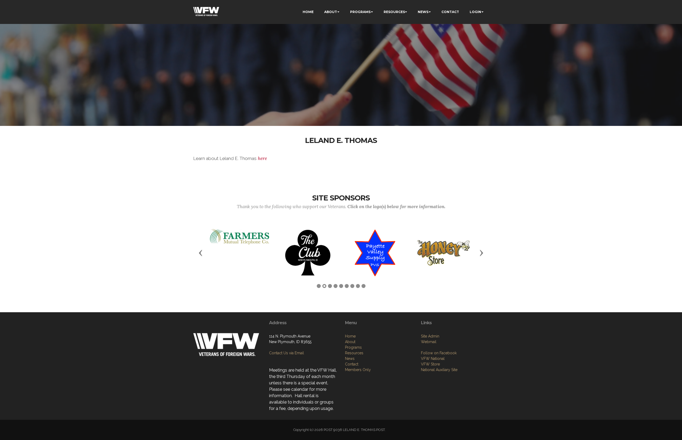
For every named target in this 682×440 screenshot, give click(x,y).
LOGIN (475, 12)
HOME (308, 12)
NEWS (423, 12)
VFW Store (430, 364)
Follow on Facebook (439, 353)
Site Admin (430, 336)
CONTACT (450, 12)
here (262, 158)
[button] (200, 252)
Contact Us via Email (286, 353)
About (350, 342)
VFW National (433, 358)
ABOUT (330, 12)
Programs (353, 347)
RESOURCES (394, 12)
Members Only (358, 370)
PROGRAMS (360, 12)
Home (350, 336)
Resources (354, 353)
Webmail (428, 342)
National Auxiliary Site (439, 370)
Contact (351, 364)
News (350, 358)
